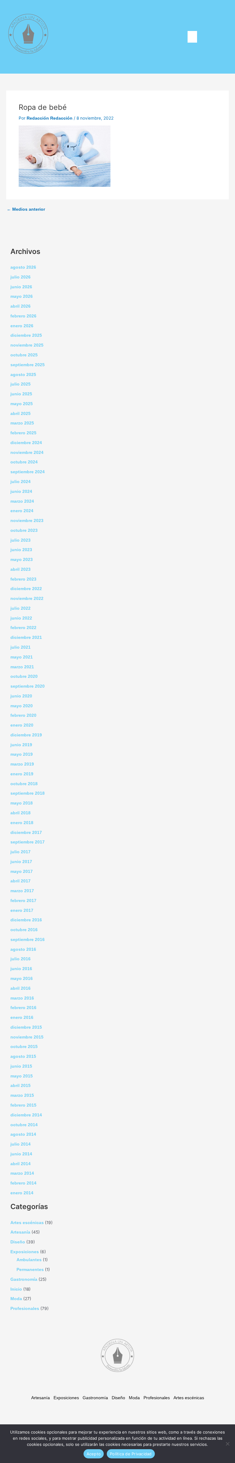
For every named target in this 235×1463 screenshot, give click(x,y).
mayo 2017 (21, 871)
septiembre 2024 (27, 472)
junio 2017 (21, 861)
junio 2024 (21, 491)
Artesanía (20, 1232)
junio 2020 (21, 696)
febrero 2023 (23, 579)
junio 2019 (21, 745)
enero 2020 (21, 725)
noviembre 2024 (26, 452)
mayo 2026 (21, 296)
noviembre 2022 (26, 598)
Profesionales (24, 1308)
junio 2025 (21, 394)
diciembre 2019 (26, 735)
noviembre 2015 (26, 1037)
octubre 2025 (24, 355)
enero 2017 (21, 910)
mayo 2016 (21, 978)
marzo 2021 (22, 667)
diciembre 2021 (26, 637)
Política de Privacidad (131, 1453)
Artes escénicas (27, 1222)
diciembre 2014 (26, 1115)
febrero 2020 (23, 715)
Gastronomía (23, 1279)
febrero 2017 (23, 900)
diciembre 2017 (26, 832)
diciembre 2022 (26, 588)
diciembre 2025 (26, 335)
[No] (227, 1444)
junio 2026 (21, 287)
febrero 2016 (23, 1007)
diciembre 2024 (26, 442)
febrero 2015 (23, 1105)
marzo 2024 (22, 501)
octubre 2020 (24, 676)
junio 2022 (21, 618)
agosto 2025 (23, 374)
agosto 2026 (23, 267)
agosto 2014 (23, 1134)
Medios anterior (26, 209)
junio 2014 (21, 1154)
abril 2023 (20, 569)
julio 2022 (20, 608)
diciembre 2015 (26, 1027)
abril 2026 (20, 306)
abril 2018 (20, 813)
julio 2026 (20, 277)
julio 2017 (20, 852)
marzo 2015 (22, 1095)
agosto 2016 (23, 949)
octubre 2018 (24, 783)
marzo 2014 (22, 1173)
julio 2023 (20, 540)
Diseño (17, 1242)
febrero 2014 (23, 1183)
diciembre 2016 (26, 920)
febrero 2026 (23, 316)
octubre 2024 (24, 462)
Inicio (16, 1289)
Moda (16, 1298)
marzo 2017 (22, 891)
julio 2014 (20, 1144)
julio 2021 (20, 647)
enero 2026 (21, 326)
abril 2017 (20, 881)
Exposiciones (24, 1252)
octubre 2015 (24, 1046)
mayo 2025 (21, 403)
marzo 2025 (22, 423)
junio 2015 (21, 1066)
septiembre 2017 (27, 842)
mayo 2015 (21, 1076)
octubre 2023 (24, 530)
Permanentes (30, 1269)
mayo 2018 (21, 803)
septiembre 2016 (27, 939)
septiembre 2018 (27, 793)
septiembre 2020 (27, 686)
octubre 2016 (24, 929)
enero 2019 (21, 774)
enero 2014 (21, 1193)
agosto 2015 (23, 1056)
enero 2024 (21, 511)
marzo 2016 (22, 998)
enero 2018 (21, 822)
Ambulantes (29, 1260)
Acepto (94, 1453)
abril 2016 (20, 988)
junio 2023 (21, 549)
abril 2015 (20, 1085)
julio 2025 (20, 384)
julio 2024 (20, 481)
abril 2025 (20, 413)
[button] (192, 37)
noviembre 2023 (26, 520)
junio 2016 (21, 968)
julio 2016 (20, 959)
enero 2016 (21, 1017)
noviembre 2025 (26, 345)
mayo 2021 (21, 657)
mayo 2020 (21, 706)
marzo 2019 (22, 764)
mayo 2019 (21, 754)
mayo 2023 (21, 559)
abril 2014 (20, 1164)
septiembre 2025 (27, 365)
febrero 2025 (23, 433)
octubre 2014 (24, 1125)
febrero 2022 (23, 627)
